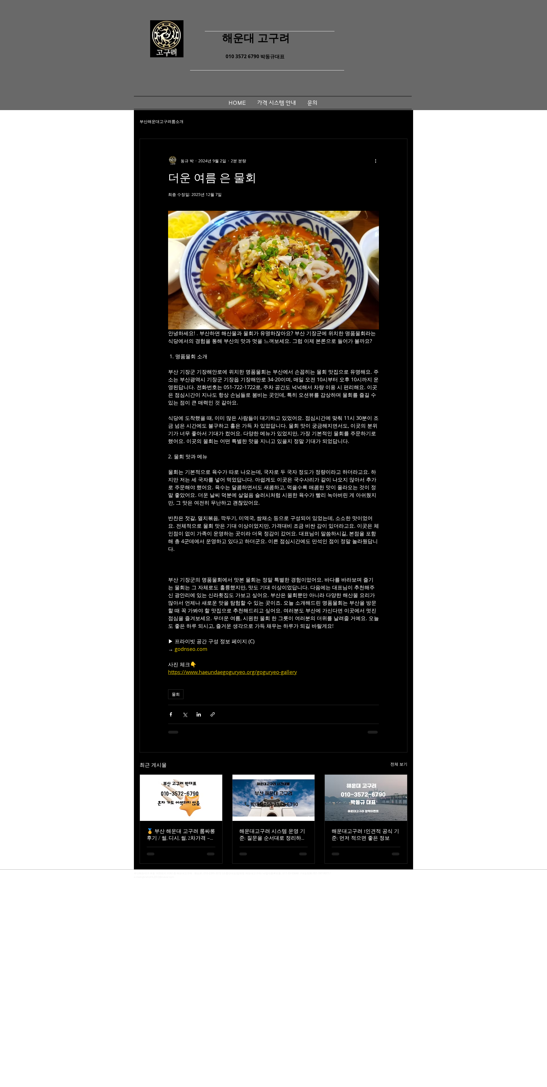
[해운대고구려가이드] (273, 798)
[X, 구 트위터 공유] (184, 714)
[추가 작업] (375, 160)
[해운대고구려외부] (366, 798)
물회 (176, 694)
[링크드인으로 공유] (198, 714)
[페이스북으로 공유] (171, 714)
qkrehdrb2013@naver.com (158, 877)
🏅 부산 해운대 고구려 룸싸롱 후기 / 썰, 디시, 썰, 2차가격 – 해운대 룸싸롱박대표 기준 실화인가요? (181, 835)
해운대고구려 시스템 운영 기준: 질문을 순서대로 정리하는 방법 (272, 835)
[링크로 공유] (212, 714)
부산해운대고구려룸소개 (161, 121)
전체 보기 (398, 764)
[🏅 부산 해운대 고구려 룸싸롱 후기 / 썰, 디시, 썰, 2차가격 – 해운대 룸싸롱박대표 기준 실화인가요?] (181, 798)
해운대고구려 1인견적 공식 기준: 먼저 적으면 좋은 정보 (365, 835)
